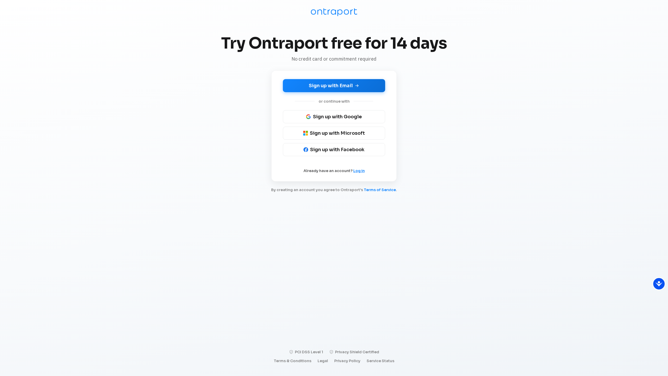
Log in (359, 170)
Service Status (380, 361)
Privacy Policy (347, 361)
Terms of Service (380, 189)
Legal (323, 361)
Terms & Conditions (292, 361)
